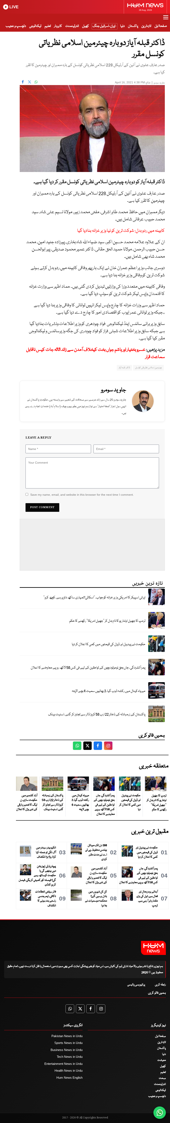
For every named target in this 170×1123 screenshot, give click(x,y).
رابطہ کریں (160, 984)
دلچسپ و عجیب (16, 26)
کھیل (85, 26)
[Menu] (166, 19)
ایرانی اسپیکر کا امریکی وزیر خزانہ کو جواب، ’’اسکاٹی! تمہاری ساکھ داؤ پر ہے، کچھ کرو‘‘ (94, 597)
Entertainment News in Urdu (63, 1063)
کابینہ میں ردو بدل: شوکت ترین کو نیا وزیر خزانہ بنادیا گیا (121, 230)
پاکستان (133, 26)
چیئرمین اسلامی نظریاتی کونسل (148, 367)
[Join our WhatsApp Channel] (159, 1112)
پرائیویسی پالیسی (136, 984)
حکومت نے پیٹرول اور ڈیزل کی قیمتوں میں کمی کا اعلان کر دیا (108, 644)
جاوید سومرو (159, 83)
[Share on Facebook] (23, 82)
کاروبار (58, 26)
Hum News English (69, 1077)
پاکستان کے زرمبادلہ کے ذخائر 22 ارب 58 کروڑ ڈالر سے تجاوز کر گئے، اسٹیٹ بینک (96, 714)
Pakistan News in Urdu (67, 1036)
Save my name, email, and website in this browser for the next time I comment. (82, 494)
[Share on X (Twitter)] (29, 82)
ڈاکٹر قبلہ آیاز (124, 367)
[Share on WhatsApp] (36, 82)
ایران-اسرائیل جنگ (103, 26)
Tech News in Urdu (70, 1056)
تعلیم (48, 26)
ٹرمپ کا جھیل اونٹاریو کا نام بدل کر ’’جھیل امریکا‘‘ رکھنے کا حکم (107, 621)
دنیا (122, 26)
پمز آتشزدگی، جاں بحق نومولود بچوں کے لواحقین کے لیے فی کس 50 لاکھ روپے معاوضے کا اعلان (88, 667)
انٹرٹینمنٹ (72, 26)
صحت (162, 1078)
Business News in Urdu (67, 1050)
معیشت (161, 1060)
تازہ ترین (146, 26)
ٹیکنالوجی (35, 26)
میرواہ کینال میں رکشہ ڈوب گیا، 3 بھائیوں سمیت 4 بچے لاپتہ (108, 691)
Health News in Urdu (69, 1070)
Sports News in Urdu (68, 1043)
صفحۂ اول (160, 26)
